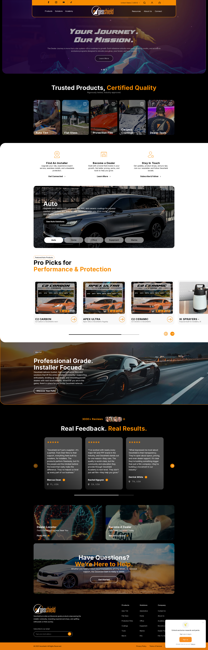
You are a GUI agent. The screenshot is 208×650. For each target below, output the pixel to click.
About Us (148, 11)
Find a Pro (41, 535)
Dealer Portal (162, 631)
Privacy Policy (141, 646)
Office (142, 621)
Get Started (104, 580)
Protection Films (127, 621)
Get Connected (55, 176)
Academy (161, 621)
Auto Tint (125, 611)
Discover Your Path (46, 391)
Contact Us (162, 611)
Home (142, 616)
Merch (124, 636)
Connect (158, 11)
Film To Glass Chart (164, 636)
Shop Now (40, 131)
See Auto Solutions (55, 221)
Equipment (143, 626)
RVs (141, 636)
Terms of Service (156, 646)
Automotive (144, 611)
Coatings (125, 626)
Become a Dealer (117, 535)
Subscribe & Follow (149, 176)
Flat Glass (125, 616)
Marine (142, 631)
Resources (136, 11)
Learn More (102, 176)
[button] (144, 2)
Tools (124, 631)
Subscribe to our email (42, 629)
